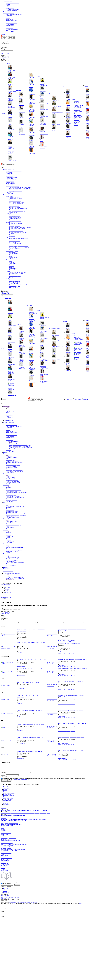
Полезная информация (6, 833)
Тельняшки (11, 266)
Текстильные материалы (15, 276)
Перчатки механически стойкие (16, 224)
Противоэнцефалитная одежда (16, 254)
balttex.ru (81, 903)
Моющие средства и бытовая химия (17, 272)
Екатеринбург (9, 415)
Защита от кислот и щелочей (16, 204)
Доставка (3, 829)
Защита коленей (12, 242)
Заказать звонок (10, 579)
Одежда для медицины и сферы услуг (18, 208)
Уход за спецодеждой (6, 848)
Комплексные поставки (11, 177)
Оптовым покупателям (8, 169)
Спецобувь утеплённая (14, 216)
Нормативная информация (7, 831)
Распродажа (9, 278)
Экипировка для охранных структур (17, 209)
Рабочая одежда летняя (14, 197)
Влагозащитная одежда (14, 207)
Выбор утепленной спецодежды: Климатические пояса (14, 844)
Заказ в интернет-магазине (7, 826)
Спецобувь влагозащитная (15, 218)
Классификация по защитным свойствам (10, 840)
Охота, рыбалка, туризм (12, 251)
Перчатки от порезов (14, 229)
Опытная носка (9, 184)
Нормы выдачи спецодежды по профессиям (19, 188)
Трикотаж (11, 258)
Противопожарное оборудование (17, 274)
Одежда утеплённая (13, 253)
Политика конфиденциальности (8, 838)
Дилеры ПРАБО (10, 193)
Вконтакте (7, 587)
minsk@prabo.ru (20, 758)
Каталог (5, 194)
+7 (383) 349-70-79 (52, 741)
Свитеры (11, 264)
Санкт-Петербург (10, 411)
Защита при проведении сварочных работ (19, 247)
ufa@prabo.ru (20, 703)
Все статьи (3, 818)
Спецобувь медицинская (15, 221)
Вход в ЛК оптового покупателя (13, 171)
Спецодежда (9, 196)
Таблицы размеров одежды (7, 841)
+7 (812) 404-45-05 (5, 53)
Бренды (2, 835)
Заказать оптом (9, 176)
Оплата (2, 828)
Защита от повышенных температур (17, 202)
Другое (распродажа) (14, 287)
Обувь (10, 256)
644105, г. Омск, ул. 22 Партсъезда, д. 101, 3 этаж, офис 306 (31, 724)
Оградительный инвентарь (15, 249)
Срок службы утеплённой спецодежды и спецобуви (13, 849)
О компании (9, 172)
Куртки (10, 261)
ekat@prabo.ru (20, 716)
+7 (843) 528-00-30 (52, 685)
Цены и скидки (9, 178)
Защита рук (9, 222)
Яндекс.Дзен (8, 592)
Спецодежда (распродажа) (15, 279)
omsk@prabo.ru (20, 730)
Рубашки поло (12, 263)
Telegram (7, 589)
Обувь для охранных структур (16, 219)
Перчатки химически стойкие (16, 231)
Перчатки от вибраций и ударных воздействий (20, 227)
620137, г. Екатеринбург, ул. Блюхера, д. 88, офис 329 (29, 710)
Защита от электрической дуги (16, 203)
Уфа (7, 413)
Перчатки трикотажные (14, 234)
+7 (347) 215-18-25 (52, 699)
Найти (2, 911)
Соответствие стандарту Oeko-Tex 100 (10, 850)
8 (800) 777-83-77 (5, 57)
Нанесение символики (11, 179)
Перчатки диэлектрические (15, 223)
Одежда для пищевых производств (17, 211)
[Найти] (1, 403)
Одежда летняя (12, 252)
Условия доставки (10, 183)
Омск (7, 416)
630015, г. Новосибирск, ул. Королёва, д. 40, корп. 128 (30, 737)
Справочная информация (12, 186)
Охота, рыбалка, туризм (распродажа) (18, 284)
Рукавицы (11, 233)
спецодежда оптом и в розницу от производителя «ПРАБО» (23, 902)
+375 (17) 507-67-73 (51, 755)
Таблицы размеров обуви (7, 843)
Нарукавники (12, 236)
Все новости (3, 808)
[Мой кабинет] (1, 290)
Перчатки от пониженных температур (18, 228)
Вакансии (3, 851)
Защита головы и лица (14, 241)
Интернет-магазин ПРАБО (7, 825)
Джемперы (11, 267)
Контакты (8, 192)
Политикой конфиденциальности (21, 779)
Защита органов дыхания (15, 243)
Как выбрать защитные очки (7, 845)
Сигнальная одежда (13, 199)
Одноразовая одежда (14, 206)
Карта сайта (3, 905)
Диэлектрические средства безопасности (18, 238)
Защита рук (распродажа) (15, 282)
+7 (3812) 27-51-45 (52, 727)
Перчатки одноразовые (14, 226)
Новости (8, 174)
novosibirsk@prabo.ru (22, 743)
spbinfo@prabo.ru (6, 584)
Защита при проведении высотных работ (18, 246)
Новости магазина (6, 883)
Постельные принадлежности (16, 273)
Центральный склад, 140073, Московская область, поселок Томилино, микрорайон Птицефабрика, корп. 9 (31, 643)
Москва (8, 410)
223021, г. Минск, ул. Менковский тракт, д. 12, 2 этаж (29, 751)
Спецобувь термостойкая (15, 217)
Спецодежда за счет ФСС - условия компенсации (20, 189)
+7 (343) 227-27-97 (52, 713)
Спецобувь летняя (13, 214)
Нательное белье (13, 269)
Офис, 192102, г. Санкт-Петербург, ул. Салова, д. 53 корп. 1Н (31, 659)
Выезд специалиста (10, 182)
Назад (7, 407)
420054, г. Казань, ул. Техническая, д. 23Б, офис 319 (29, 682)
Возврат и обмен (4, 834)
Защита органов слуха (14, 244)
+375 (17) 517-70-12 (51, 754)
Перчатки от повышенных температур (18, 232)
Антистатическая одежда (15, 201)
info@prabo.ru (20, 639)
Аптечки (11, 277)
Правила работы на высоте (15, 191)
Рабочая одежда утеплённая (15, 198)
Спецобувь (9, 213)
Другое (8, 271)
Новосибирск (9, 417)
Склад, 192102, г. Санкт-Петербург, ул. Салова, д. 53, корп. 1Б (31, 668)
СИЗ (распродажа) (13, 283)
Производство (9, 173)
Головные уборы (13, 212)
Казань (7, 412)
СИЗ (7, 237)
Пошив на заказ (10, 181)
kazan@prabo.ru (20, 688)
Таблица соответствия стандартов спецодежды (20, 187)
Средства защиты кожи (14, 248)
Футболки (11, 262)
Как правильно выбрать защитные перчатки (11, 846)
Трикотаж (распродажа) (14, 286)
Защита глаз (12, 239)
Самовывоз (3, 830)
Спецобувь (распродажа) (15, 281)
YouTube (7, 590)
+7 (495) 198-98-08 (52, 634)
